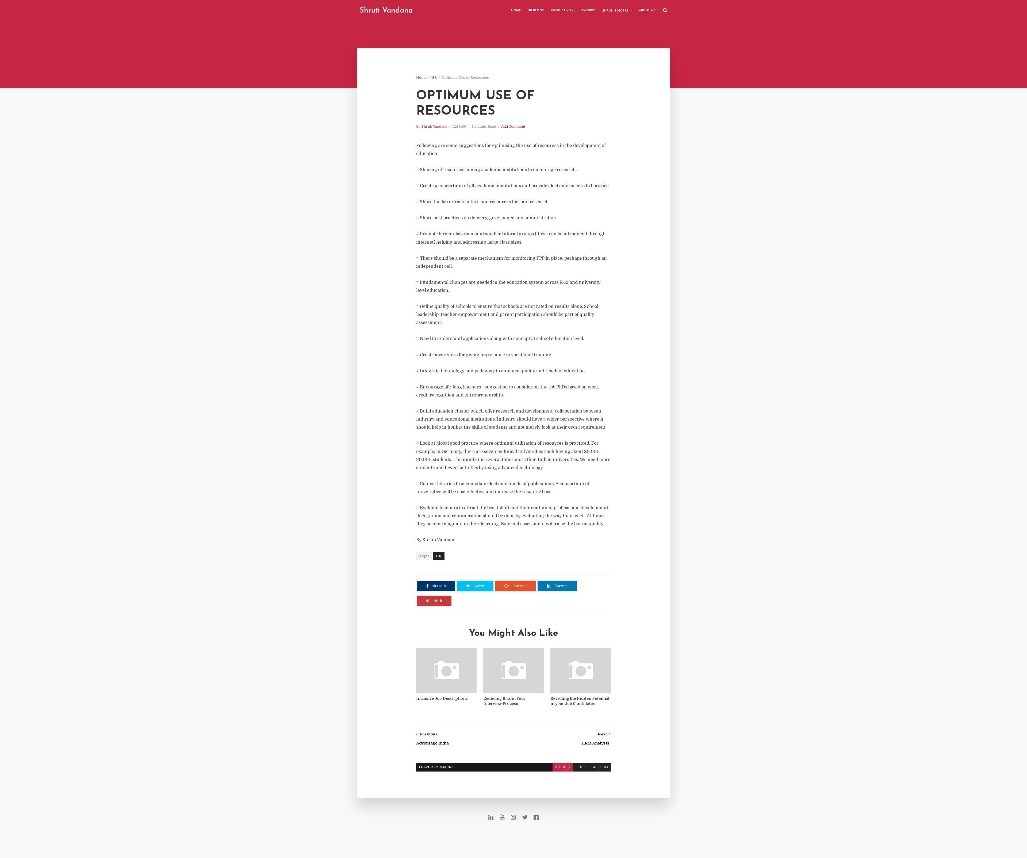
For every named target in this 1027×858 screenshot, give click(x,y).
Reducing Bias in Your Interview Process (504, 701)
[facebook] (536, 817)
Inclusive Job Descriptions (442, 698)
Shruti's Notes (615, 10)
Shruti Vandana (386, 10)
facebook (600, 767)
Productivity (562, 10)
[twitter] (524, 817)
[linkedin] (490, 817)
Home (516, 10)
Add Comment (513, 126)
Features (588, 10)
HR (434, 77)
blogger (562, 767)
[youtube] (502, 817)
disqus (581, 767)
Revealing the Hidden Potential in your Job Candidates (579, 701)
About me (647, 10)
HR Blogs (536, 10)
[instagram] (513, 817)
